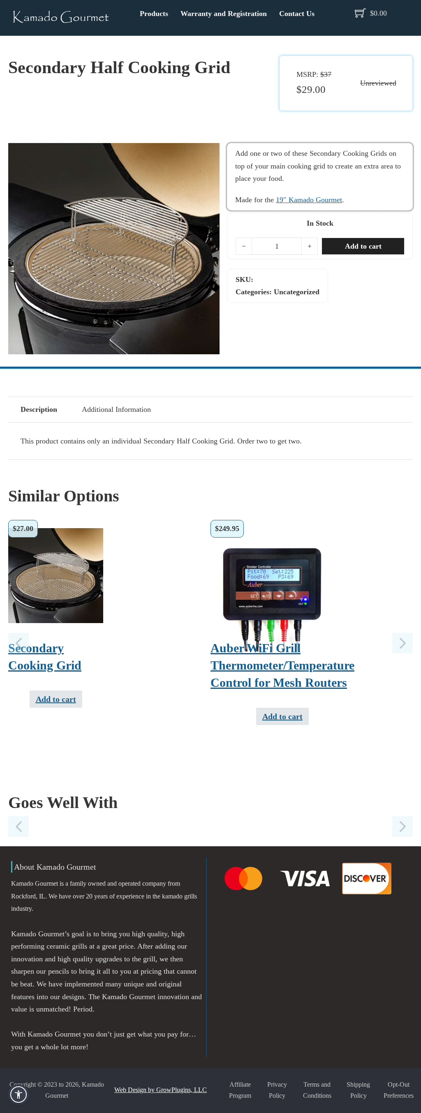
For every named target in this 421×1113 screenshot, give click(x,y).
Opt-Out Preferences (399, 1090)
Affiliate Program (240, 1090)
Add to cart (56, 699)
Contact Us (297, 13)
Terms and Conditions (317, 1090)
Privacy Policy (277, 1090)
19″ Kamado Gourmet (309, 200)
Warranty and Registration (223, 13)
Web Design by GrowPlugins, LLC (160, 1090)
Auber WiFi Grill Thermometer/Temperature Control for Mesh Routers (282, 665)
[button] (208, 154)
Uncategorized (296, 292)
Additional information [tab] (116, 409)
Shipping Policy (358, 1090)
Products (154, 13)
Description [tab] (39, 409)
